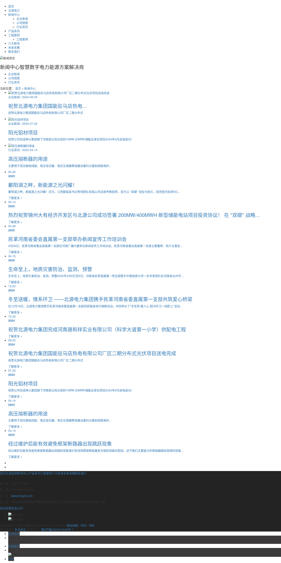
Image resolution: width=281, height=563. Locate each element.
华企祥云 (20, 529)
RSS (83, 525)
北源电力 (14, 10)
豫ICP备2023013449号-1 (57, 529)
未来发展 (14, 47)
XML (92, 525)
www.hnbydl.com (22, 496)
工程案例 (14, 35)
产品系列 (14, 31)
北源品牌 (11, 473)
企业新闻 (22, 18)
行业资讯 (22, 27)
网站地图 (72, 525)
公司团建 (22, 23)
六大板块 (14, 43)
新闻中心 (14, 14)
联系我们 (14, 51)
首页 (11, 6)
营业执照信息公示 (11, 508)
